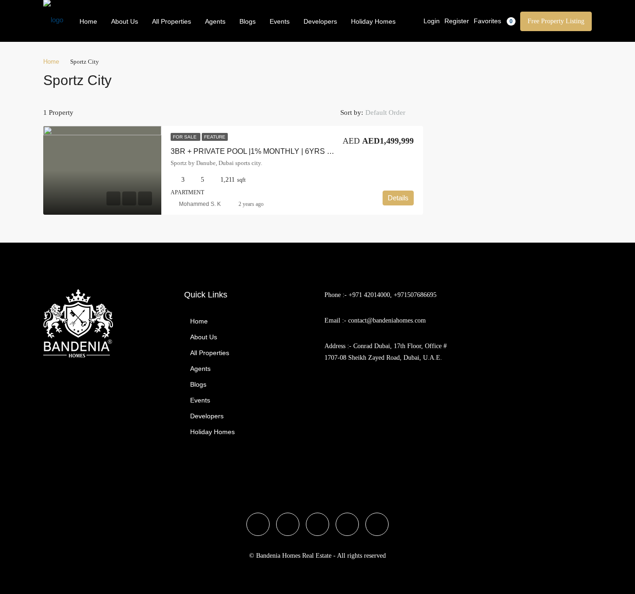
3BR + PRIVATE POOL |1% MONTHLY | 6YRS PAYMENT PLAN (277, 151)
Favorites (493, 21)
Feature (214, 136)
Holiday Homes (373, 21)
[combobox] (393, 112)
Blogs (247, 21)
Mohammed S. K (200, 204)
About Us (124, 21)
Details (398, 198)
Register (456, 21)
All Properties (171, 21)
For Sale (185, 136)
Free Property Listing (556, 21)
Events (280, 21)
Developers (320, 21)
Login (431, 21)
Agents (215, 21)
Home (88, 21)
